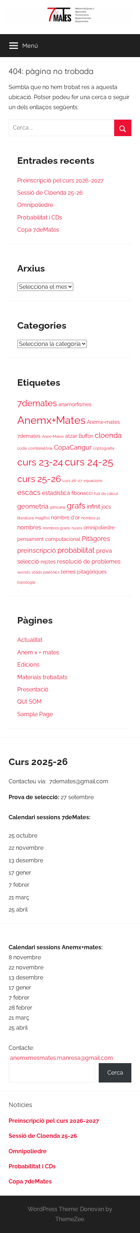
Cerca (115, 1072)
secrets (23, 572)
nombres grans (56, 528)
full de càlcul (106, 493)
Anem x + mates (38, 652)
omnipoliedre (99, 527)
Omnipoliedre (35, 204)
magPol (42, 518)
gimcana (57, 507)
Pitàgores (96, 538)
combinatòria (40, 448)
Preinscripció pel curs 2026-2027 (60, 180)
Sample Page (35, 714)
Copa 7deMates (38, 229)
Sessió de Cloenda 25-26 (50, 192)
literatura (25, 518)
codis (22, 448)
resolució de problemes (89, 561)
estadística (56, 493)
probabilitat (76, 550)
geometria (32, 506)
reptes (48, 562)
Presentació (32, 689)
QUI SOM (29, 701)
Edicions (28, 664)
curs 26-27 (72, 480)
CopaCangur (73, 447)
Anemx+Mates (51, 420)
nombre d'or (65, 517)
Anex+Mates (53, 436)
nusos (76, 528)
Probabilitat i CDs (39, 217)
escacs (29, 492)
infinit (93, 506)
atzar (71, 436)
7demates (37, 403)
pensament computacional (48, 539)
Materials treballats (42, 677)
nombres (29, 527)
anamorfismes (75, 404)
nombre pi (90, 518)
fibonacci (82, 493)
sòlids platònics (46, 572)
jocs (106, 507)
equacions (93, 480)
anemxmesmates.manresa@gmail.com (61, 1057)
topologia (26, 582)
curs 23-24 (40, 462)
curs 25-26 (39, 478)
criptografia (103, 448)
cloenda (108, 435)
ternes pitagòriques (84, 572)
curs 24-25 (89, 462)
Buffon (86, 436)
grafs (76, 505)
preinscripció (36, 550)
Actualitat (29, 639)
